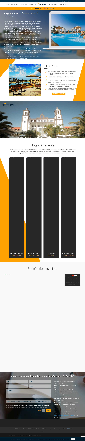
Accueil (7, 4)
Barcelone (12, 428)
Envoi (48, 410)
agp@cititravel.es (49, 1)
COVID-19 (23, 4)
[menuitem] (71, 1)
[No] (83, 439)
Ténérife (68, 428)
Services (31, 4)
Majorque (25, 428)
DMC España (22, 435)
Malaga (20, 428)
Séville (64, 428)
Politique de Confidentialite (33, 435)
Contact (61, 4)
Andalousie (35, 428)
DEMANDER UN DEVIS (58, 93)
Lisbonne (55, 428)
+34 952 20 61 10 (56, 1)
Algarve (51, 428)
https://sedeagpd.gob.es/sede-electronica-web (64, 415)
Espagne (46, 428)
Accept (73, 439)
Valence (72, 428)
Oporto (60, 428)
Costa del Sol (41, 428)
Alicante (42, 431)
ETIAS (66, 4)
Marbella (29, 428)
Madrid (16, 428)
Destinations (52, 4)
